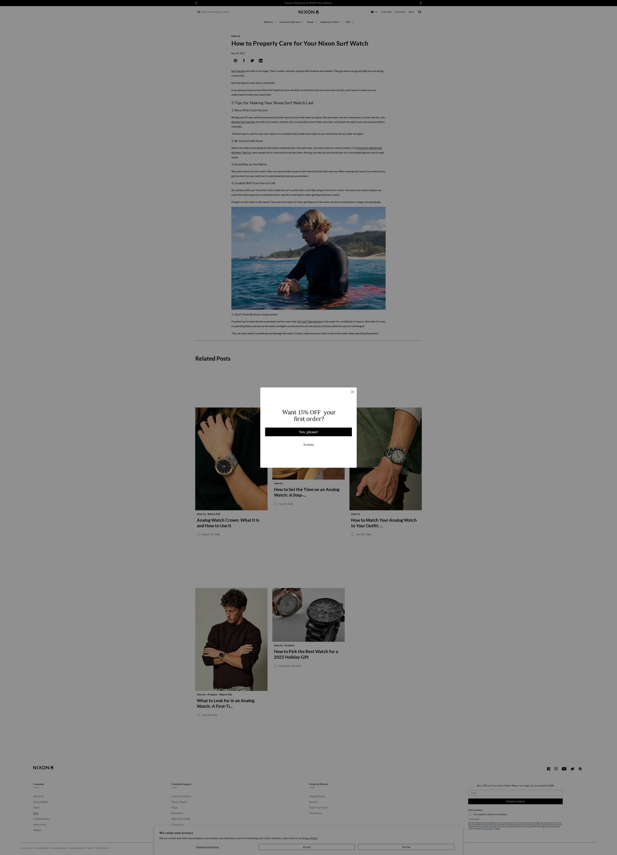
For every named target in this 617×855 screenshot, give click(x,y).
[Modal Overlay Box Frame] (308, 427)
